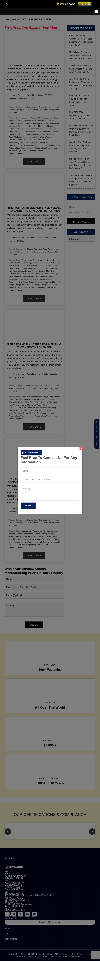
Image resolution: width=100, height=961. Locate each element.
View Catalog (32, 453)
